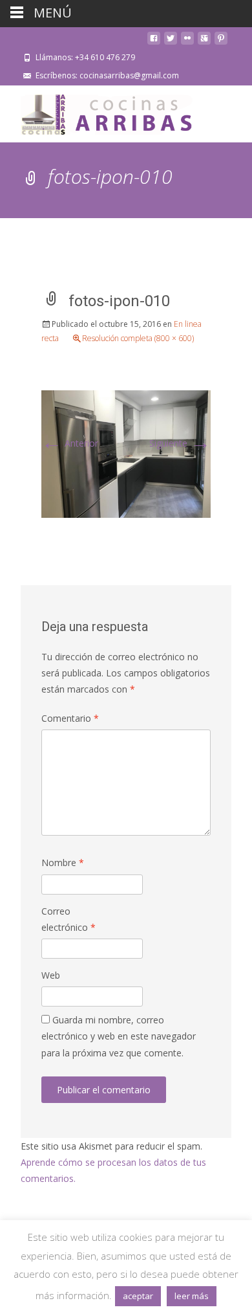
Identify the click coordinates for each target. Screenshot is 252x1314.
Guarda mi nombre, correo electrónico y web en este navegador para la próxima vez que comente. (118, 1036)
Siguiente (180, 443)
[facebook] (153, 43)
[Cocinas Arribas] (101, 111)
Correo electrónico (68, 919)
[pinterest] (221, 43)
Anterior (69, 443)
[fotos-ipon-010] (126, 453)
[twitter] (170, 43)
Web (50, 975)
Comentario (70, 718)
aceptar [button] (138, 1296)
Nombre (62, 862)
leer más (191, 1296)
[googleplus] (204, 43)
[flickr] (187, 43)
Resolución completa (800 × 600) (138, 338)
